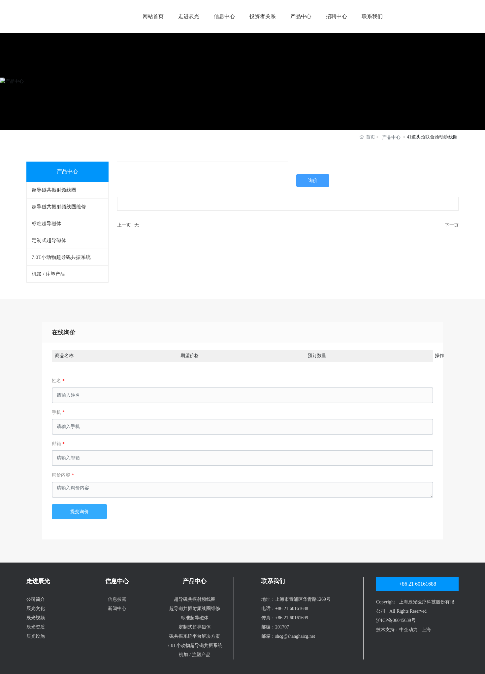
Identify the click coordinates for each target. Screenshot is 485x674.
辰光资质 (35, 627)
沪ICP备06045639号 (396, 620)
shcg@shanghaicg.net (295, 636)
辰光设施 (35, 636)
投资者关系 (262, 16)
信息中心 (224, 16)
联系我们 (372, 16)
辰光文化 (35, 608)
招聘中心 (336, 16)
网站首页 (153, 16)
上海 (426, 629)
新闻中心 (117, 608)
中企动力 (408, 629)
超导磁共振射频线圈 (194, 599)
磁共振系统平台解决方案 (194, 636)
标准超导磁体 (195, 617)
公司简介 (35, 599)
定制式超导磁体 (194, 627)
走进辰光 (188, 16)
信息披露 (117, 599)
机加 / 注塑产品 (194, 654)
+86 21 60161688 (291, 608)
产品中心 (300, 16)
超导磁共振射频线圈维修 (194, 608)
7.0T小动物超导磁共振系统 (194, 645)
